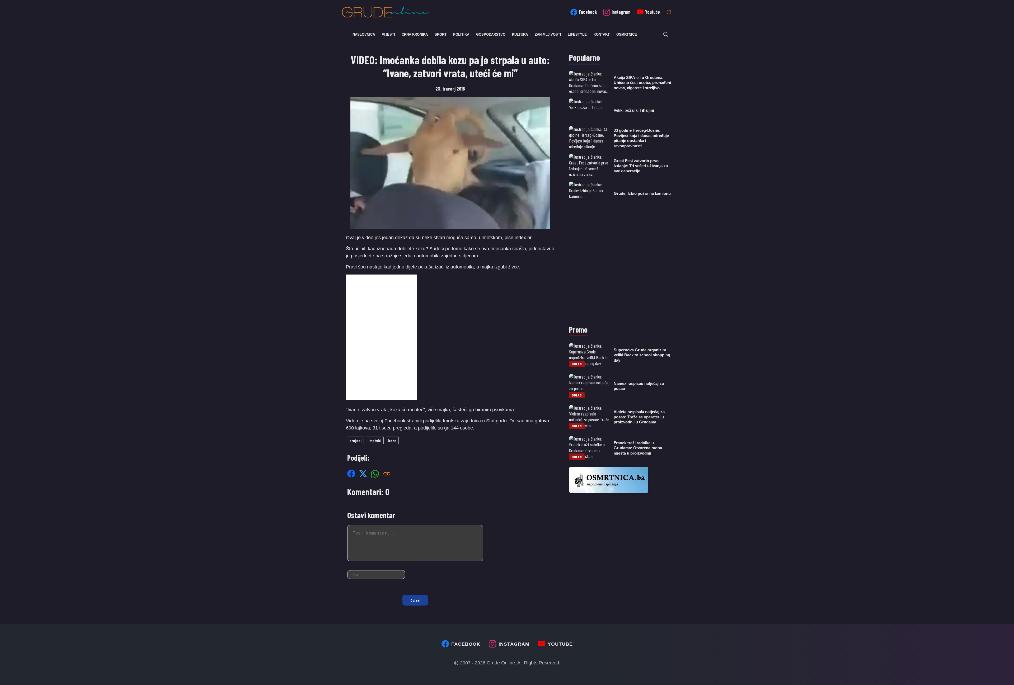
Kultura (520, 34)
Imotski (374, 440)
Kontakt (602, 34)
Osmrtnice (626, 34)
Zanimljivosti (548, 34)
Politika (461, 34)
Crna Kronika (415, 34)
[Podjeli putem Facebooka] (351, 473)
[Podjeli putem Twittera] (363, 473)
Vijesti (388, 34)
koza (392, 440)
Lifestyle (577, 34)
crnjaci (355, 440)
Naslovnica (364, 34)
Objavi (415, 600)
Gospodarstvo (490, 34)
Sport (441, 34)
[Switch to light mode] (669, 12)
